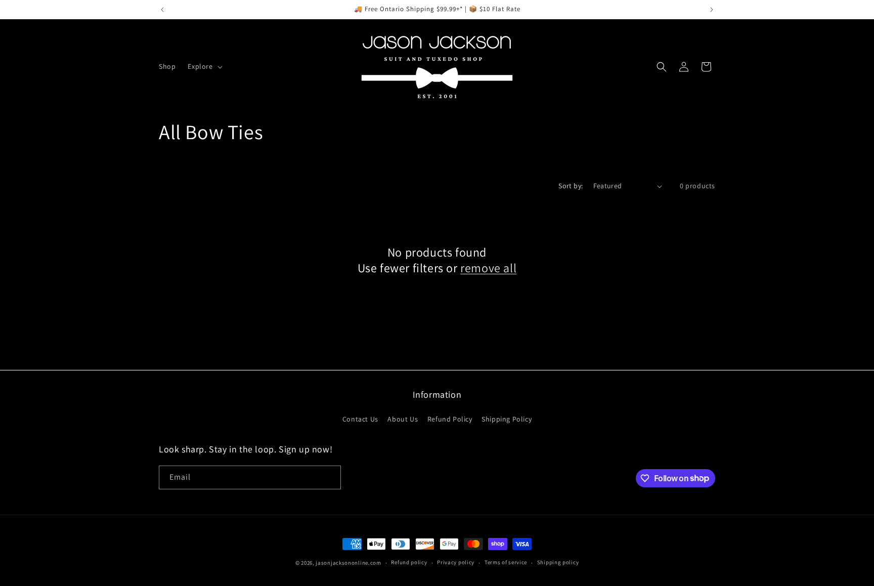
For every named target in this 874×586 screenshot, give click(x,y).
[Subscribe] (329, 477)
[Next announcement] (712, 9)
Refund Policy (449, 419)
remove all (488, 268)
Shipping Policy (507, 419)
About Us (402, 419)
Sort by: (570, 185)
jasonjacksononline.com (348, 562)
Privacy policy (455, 562)
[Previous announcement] (162, 9)
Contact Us (360, 419)
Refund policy (409, 562)
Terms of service (506, 562)
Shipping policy (558, 562)
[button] (204, 66)
